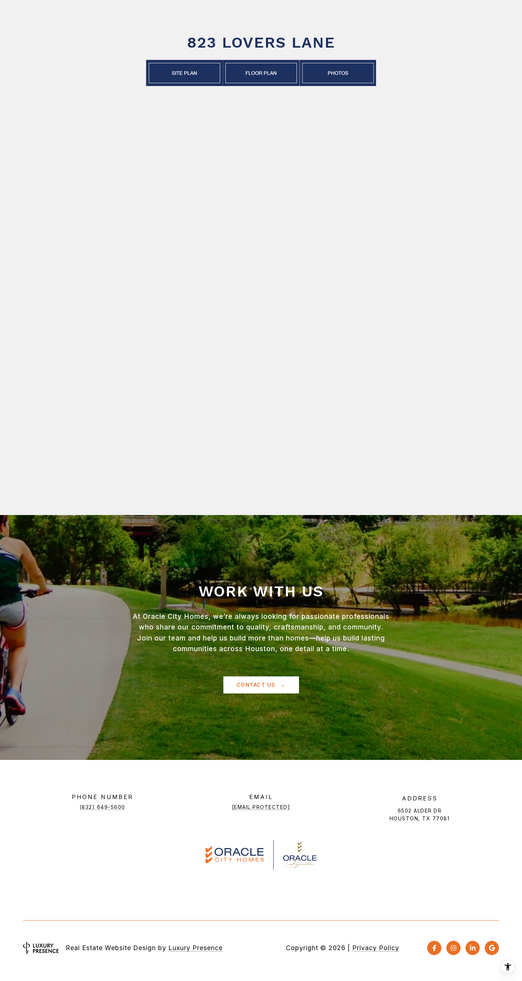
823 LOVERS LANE (261, 42)
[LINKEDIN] (473, 948)
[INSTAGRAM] (453, 948)
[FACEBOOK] (434, 948)
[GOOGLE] (492, 948)
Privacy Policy (375, 947)
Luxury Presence (195, 947)
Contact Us (257, 685)
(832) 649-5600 (102, 807)
